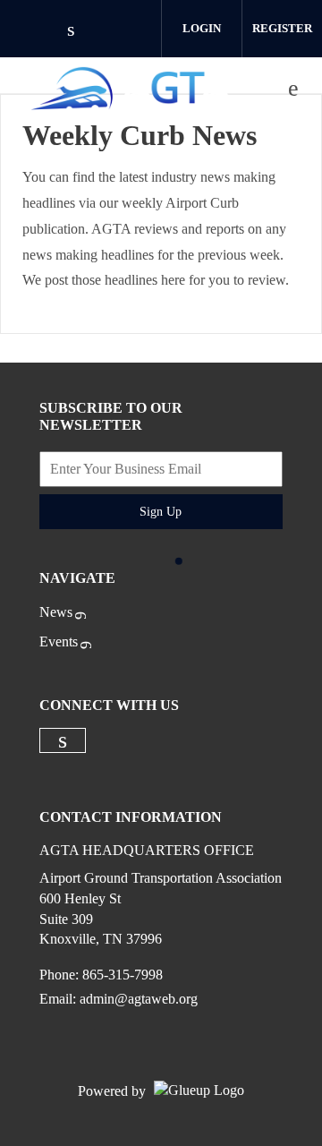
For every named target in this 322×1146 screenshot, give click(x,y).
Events (58, 641)
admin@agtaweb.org (139, 998)
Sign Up (161, 511)
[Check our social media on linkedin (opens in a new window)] (80, 30)
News (55, 612)
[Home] (131, 88)
